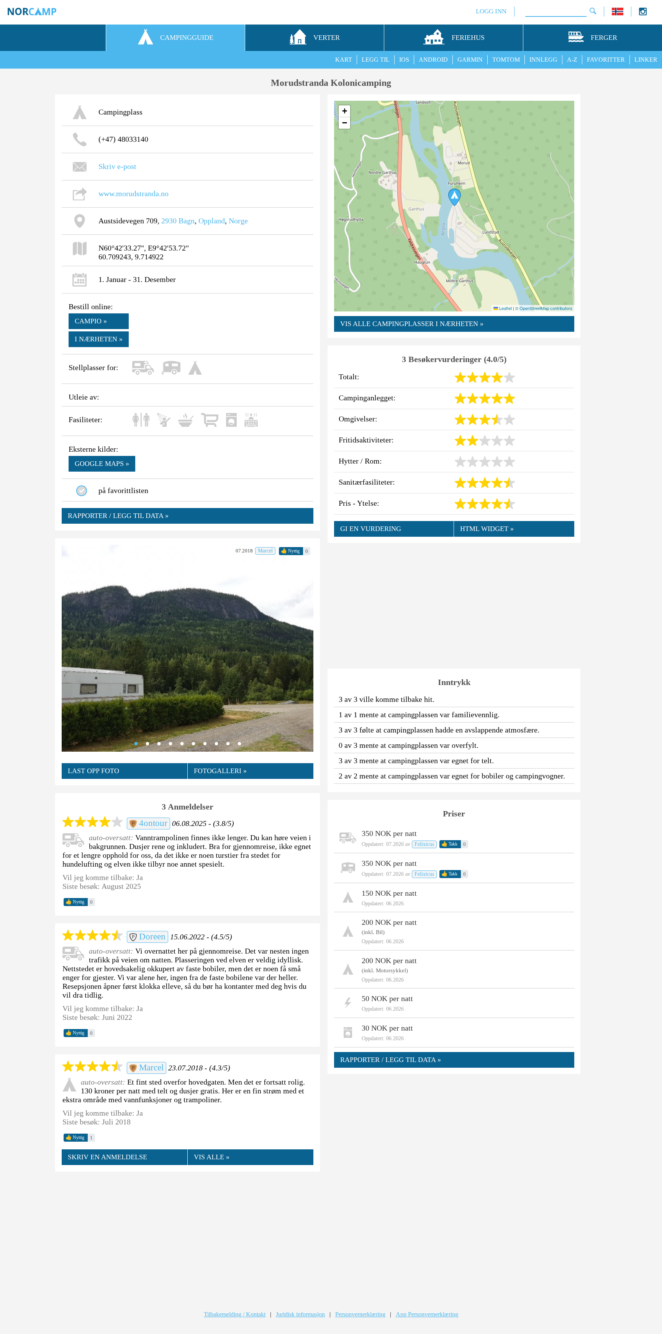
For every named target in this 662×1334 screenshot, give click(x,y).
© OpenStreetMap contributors (543, 308)
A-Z (572, 59)
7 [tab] (205, 744)
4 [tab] (170, 744)
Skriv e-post (117, 166)
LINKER (645, 59)
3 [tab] (159, 744)
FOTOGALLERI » (220, 771)
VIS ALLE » (211, 1157)
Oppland (211, 220)
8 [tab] (216, 744)
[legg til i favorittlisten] (81, 490)
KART (343, 59)
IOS (404, 59)
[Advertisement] (187, 1233)
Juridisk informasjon (300, 1314)
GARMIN (470, 59)
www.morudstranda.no (133, 193)
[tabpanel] (187, 648)
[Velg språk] (617, 13)
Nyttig (290, 551)
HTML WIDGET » (487, 529)
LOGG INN (491, 11)
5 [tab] (182, 744)
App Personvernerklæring (427, 1314)
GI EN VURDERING (370, 529)
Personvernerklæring (360, 1314)
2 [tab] (147, 744)
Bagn (187, 220)
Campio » (91, 321)
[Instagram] (643, 13)
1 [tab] (136, 744)
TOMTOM (506, 59)
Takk (449, 844)
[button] (454, 197)
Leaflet (505, 308)
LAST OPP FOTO (93, 771)
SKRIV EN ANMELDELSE (107, 1157)
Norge (238, 220)
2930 (169, 220)
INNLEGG (543, 59)
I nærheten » (99, 339)
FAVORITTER (606, 59)
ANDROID (433, 59)
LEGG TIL (376, 59)
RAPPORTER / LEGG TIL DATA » (118, 516)
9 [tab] (228, 744)
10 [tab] (239, 744)
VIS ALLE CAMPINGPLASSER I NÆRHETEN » (411, 324)
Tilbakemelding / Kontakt (234, 1314)
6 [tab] (193, 744)
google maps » (102, 463)
